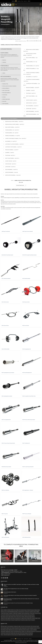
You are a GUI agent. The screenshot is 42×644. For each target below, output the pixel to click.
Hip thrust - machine (30, 629)
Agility (19, 626)
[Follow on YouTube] (7, 578)
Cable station (27, 611)
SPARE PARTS (29, 618)
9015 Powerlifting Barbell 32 (27, 372)
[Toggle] (1, 60)
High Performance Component (13, 629)
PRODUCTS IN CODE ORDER (5, 618)
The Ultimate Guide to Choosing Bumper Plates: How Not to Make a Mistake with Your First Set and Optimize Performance (21, 599)
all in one (22, 626)
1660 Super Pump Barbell (6, 231)
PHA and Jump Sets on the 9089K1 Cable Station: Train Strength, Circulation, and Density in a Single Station (21, 585)
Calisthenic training (32, 611)
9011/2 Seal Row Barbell (26, 278)
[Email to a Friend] (33, 41)
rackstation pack (38, 631)
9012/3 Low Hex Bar (25, 325)
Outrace (12, 631)
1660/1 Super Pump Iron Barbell (27, 231)
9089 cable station (4, 626)
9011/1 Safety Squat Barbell (6, 278)
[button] (16, 4)
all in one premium (27, 626)
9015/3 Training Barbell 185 (6, 419)
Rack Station (13, 618)
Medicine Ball (8, 631)
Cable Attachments (21, 611)
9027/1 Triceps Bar (5, 513)
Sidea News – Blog (20, 1)
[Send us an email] (5, 578)
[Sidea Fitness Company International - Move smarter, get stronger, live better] (8, 4)
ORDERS (29, 1)
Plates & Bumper (32, 616)
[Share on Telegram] (40, 41)
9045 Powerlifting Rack (5, 537)
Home (12, 180)
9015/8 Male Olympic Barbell (6, 466)
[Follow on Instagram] (3, 578)
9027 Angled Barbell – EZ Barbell (27, 490)
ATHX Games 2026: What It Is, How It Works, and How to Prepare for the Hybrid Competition (20, 595)
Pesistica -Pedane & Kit (25, 616)
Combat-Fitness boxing (4, 613)
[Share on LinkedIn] (37, 41)
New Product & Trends (4, 616)
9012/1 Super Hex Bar (5, 325)
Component (10, 613)
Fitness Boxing (3, 629)
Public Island (28, 631)
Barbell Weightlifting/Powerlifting (12, 611)
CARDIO (37, 611)
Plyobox (23, 631)
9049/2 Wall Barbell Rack (26, 537)
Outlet (15, 616)
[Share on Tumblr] (38, 41)
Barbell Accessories (4, 611)
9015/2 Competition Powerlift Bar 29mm (29, 396)
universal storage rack (14, 634)
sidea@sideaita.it (6, 575)
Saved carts (25, 1)
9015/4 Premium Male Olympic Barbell (28, 419)
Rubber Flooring (24, 618)
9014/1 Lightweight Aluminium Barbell (8, 372)
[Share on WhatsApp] (27, 41)
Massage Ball (3, 631)
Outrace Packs (19, 616)
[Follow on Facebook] (2, 578)
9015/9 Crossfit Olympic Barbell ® (27, 466)
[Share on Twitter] (31, 41)
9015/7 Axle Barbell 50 (26, 443)
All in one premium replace (35, 626)
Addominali (16, 626)
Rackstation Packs (18, 618)
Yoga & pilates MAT (29, 634)
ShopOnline (13, 1)
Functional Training (37, 613)
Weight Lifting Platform (22, 634)
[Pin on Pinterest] (35, 41)
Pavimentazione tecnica (17, 631)
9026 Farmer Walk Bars (5, 490)
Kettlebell (34, 629)
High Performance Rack (22, 629)
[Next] (41, 556)
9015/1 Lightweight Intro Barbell (7, 396)
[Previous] (1, 556)
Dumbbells (19, 613)
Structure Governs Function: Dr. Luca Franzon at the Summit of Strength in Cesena (18, 602)
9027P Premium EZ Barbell (26, 513)
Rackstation (33, 631)
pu (25, 631)
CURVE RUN (15, 613)
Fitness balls (32, 613)
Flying (7, 629)
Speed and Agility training (36, 618)
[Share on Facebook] (29, 41)
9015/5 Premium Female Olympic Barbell (8, 443)
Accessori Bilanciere (10, 626)
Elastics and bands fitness (25, 613)
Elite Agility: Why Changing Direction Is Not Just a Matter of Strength (16, 588)
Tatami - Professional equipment (5, 634)
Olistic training (11, 616)
